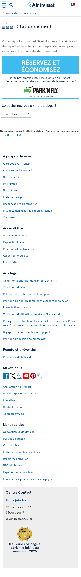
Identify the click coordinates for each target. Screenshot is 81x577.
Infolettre (9, 400)
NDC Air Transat (13, 465)
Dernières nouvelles (15, 459)
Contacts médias (13, 413)
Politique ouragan (14, 438)
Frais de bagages (13, 197)
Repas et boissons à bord (18, 472)
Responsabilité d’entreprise (20, 204)
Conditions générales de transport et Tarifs (30, 280)
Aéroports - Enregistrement (21, 12)
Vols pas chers (12, 445)
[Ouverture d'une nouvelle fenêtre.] (6, 376)
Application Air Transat (17, 387)
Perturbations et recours (18, 307)
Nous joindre (16, 500)
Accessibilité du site (15, 255)
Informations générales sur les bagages (27, 479)
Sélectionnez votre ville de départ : (30, 105)
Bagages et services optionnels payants (27, 332)
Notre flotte (10, 190)
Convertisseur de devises (18, 432)
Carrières (9, 217)
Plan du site (10, 262)
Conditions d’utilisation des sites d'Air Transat (31, 314)
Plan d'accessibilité (15, 235)
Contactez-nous (13, 407)
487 (7, 135)
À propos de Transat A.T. (18, 170)
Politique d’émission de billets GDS (24, 339)
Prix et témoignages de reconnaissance (27, 210)
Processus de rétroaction (19, 249)
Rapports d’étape (13, 242)
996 (19, 135)
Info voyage (10, 183)
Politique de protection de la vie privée (27, 294)
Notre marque (12, 177)
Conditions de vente (15, 287)
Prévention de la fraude (17, 357)
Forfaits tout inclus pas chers (21, 452)
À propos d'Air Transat (16, 163)
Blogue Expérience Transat (19, 393)
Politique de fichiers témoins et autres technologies (35, 301)
